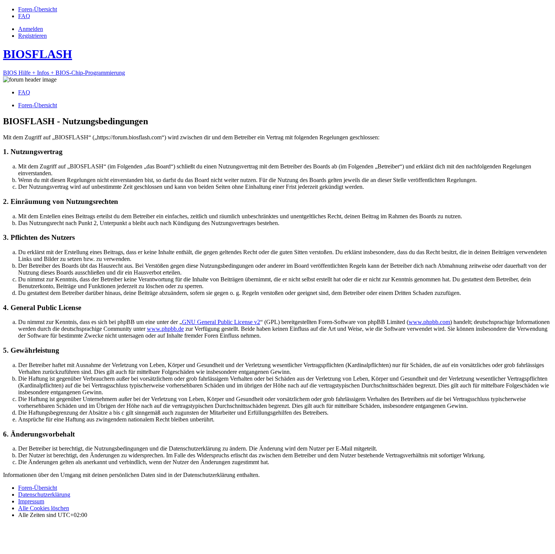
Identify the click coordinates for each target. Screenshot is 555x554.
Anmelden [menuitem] (30, 29)
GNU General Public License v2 (221, 322)
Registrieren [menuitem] (32, 35)
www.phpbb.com (429, 322)
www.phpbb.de (165, 329)
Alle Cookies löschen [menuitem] (43, 508)
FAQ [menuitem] (24, 92)
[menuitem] (37, 9)
